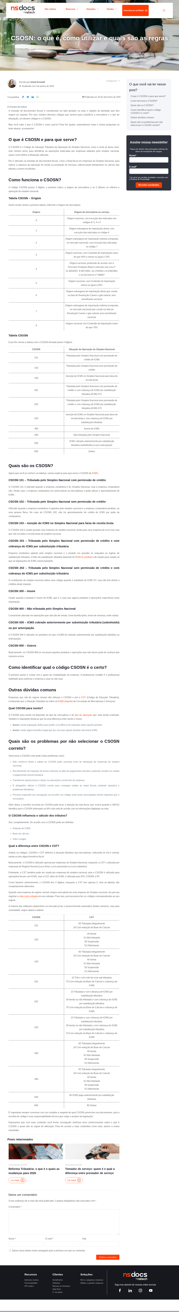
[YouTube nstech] (150, 1291)
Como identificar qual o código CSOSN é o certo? (146, 111)
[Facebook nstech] (120, 1291)
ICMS (95, 473)
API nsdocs (29, 1286)
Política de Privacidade (140, 179)
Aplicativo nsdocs (31, 1280)
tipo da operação (83, 715)
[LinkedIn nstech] (130, 1291)
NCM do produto (83, 557)
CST (83, 697)
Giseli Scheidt (37, 82)
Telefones (56, 1283)
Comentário (15, 1207)
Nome (12, 1239)
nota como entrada (28, 896)
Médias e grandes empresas (91, 1283)
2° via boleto (57, 1292)
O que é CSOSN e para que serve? (148, 96)
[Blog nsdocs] (23, 9)
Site (84, 1239)
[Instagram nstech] (140, 1291)
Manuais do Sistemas (61, 1286)
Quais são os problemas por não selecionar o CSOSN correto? (147, 123)
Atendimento (57, 1280)
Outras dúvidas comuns (142, 117)
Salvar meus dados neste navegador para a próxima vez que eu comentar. (48, 1250)
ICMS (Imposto (65, 701)
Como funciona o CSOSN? (144, 101)
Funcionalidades (31, 1283)
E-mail (49, 1239)
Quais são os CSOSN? (142, 105)
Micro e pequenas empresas (91, 1280)
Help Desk (56, 1289)
